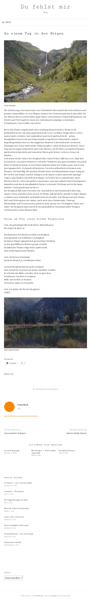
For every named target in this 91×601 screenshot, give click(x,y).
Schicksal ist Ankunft (12, 542)
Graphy (54, 596)
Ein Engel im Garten (67, 450)
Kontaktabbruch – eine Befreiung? (19, 534)
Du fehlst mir (45, 6)
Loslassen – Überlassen (14, 491)
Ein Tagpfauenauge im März (16, 500)
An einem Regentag (11, 450)
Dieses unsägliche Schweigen (16, 525)
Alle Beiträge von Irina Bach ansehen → (21, 416)
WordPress (38, 596)
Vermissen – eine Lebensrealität (18, 483)
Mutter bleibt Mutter (76, 433)
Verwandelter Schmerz (15, 433)
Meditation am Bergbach (47, 389)
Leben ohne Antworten (14, 517)
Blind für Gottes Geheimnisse (16, 508)
